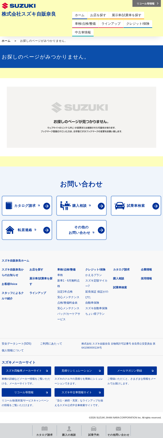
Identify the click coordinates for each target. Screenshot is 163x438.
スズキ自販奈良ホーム (15, 260)
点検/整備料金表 (67, 302)
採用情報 (146, 278)
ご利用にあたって (51, 343)
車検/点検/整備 (66, 269)
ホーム (6, 40)
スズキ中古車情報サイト (77, 392)
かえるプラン (93, 275)
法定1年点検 (65, 291)
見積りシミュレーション (77, 370)
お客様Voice (9, 284)
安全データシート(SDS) (16, 343)
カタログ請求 (121, 269)
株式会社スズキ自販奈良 (29, 14)
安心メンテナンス (68, 297)
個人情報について (13, 350)
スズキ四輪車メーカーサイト (24, 370)
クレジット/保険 (95, 269)
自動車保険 (92, 302)
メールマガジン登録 (129, 370)
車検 (60, 275)
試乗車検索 (120, 287)
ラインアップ (38, 292)
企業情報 (146, 269)
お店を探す (36, 269)
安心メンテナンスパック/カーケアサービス (68, 314)
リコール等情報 (24, 392)
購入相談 (118, 278)
